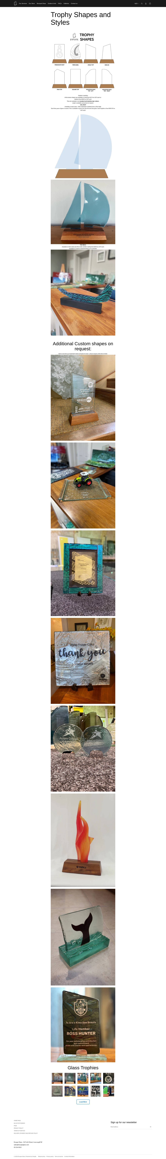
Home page (17, 1120)
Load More (83, 1102)
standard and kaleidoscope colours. (89, 101)
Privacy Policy (18, 1128)
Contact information (69, 1156)
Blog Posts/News (19, 1123)
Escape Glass (21, 1156)
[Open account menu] (146, 3)
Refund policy (41, 1156)
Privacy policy (50, 1156)
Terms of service (19, 1130)
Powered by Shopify (31, 1156)
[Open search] (142, 3)
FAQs (15, 1125)
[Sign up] (150, 1127)
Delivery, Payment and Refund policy (26, 1133)
